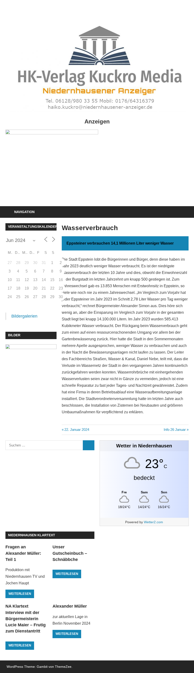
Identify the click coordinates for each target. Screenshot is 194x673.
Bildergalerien (24, 316)
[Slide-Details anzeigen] (51, 165)
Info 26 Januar (175, 429)
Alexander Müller (70, 606)
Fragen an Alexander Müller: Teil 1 (23, 553)
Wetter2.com (153, 522)
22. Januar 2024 (76, 429)
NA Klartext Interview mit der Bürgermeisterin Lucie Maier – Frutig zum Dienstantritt (25, 618)
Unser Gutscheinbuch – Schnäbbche (70, 553)
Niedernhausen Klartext (31, 535)
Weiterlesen (20, 594)
